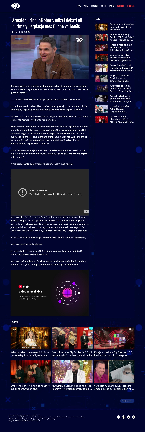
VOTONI (103, 6)
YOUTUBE (120, 6)
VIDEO (86, 6)
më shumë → (127, 401)
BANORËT (94, 6)
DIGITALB (130, 6)
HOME (79, 6)
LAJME (111, 6)
